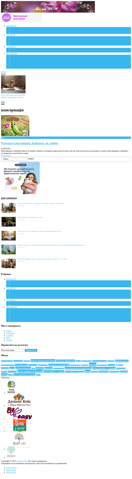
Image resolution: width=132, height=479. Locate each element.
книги (33, 368)
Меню (3, 72)
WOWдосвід (16, 30)
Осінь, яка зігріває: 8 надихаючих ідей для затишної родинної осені (39, 231)
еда (117, 365)
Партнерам (11, 470)
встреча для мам (43, 365)
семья (4, 374)
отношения (104, 372)
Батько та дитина (18, 51)
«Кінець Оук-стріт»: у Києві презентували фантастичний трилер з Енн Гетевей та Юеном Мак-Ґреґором (51, 245)
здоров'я (120, 365)
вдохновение (21, 365)
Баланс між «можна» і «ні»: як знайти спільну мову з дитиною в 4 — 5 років (42, 259)
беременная (110, 361)
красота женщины (58, 368)
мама (87, 371)
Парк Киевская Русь (43, 360)
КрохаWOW (16, 37)
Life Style (15, 58)
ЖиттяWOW (11, 53)
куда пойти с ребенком (74, 372)
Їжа (12, 65)
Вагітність (15, 28)
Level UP (15, 63)
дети (92, 364)
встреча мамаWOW (59, 365)
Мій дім (14, 67)
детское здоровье (102, 365)
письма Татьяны (114, 372)
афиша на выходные (99, 361)
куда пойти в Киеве (30, 371)
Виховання (16, 40)
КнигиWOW (18, 361)
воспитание (32, 365)
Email (8, 331)
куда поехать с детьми (104, 368)
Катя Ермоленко (7, 361)
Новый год (26, 361)
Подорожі (15, 60)
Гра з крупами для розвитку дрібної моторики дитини (13, 96)
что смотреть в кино (24, 374)
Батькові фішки (18, 49)
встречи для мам (75, 365)
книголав (40, 368)
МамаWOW (11, 26)
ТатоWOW (11, 47)
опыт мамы (94, 372)
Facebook (10, 333)
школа (38, 375)
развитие (124, 372)
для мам (111, 365)
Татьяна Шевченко (65, 361)
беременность (122, 361)
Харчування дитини (20, 44)
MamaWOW (21, 461)
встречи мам (85, 365)
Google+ (9, 335)
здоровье (5, 368)
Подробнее (6, 155)
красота (48, 368)
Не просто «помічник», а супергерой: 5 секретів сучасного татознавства (41, 203)
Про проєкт (11, 472)
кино (12, 368)
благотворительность (7, 365)
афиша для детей (86, 361)
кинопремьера (23, 368)
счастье (10, 375)
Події (13, 56)
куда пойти (12, 372)
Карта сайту (11, 468)
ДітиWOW (11, 35)
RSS (8, 338)
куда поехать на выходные (78, 368)
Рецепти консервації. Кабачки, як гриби (29, 143)
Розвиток (15, 42)
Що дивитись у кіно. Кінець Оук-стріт (30, 217)
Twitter (9, 340)
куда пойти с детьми (53, 371)
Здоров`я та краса (19, 33)
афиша (78, 361)
